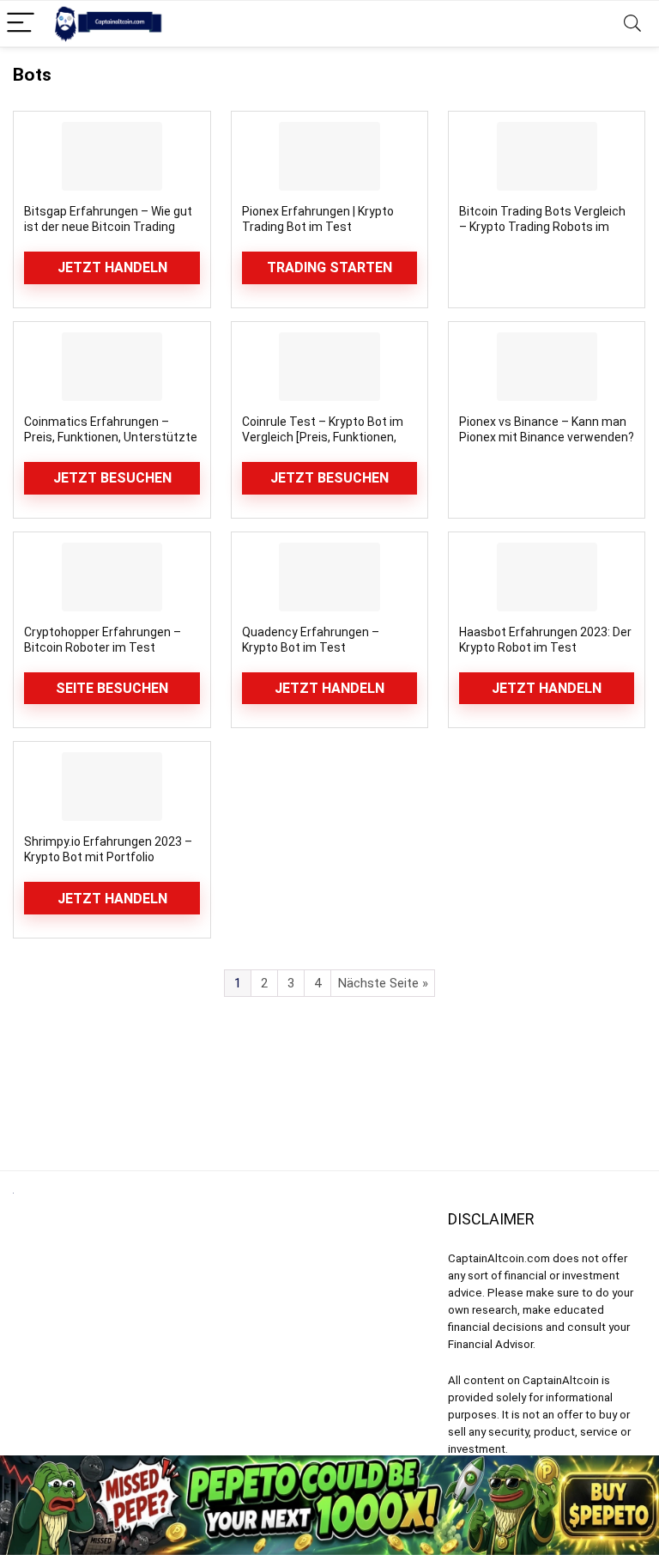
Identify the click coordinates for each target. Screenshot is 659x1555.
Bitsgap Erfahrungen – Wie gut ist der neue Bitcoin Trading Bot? (108, 226)
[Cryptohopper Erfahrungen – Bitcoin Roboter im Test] (112, 577)
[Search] (632, 23)
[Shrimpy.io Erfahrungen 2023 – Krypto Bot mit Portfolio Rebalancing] (112, 786)
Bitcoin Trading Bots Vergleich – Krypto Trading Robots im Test (542, 226)
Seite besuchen (112, 688)
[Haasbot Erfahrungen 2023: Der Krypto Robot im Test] (547, 577)
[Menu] (20, 23)
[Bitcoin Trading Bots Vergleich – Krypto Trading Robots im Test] (547, 156)
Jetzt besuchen (112, 478)
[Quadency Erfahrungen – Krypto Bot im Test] (330, 577)
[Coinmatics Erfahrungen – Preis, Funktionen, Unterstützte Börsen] (112, 366)
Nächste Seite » (383, 983)
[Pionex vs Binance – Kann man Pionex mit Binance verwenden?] (547, 366)
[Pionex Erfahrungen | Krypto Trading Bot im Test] (330, 156)
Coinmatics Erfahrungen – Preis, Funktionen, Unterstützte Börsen (110, 437)
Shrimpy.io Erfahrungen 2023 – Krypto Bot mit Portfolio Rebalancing (108, 857)
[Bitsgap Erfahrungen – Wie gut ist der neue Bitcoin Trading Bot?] (112, 156)
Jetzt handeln (112, 267)
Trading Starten (329, 267)
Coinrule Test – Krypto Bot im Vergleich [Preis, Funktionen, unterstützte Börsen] (322, 437)
